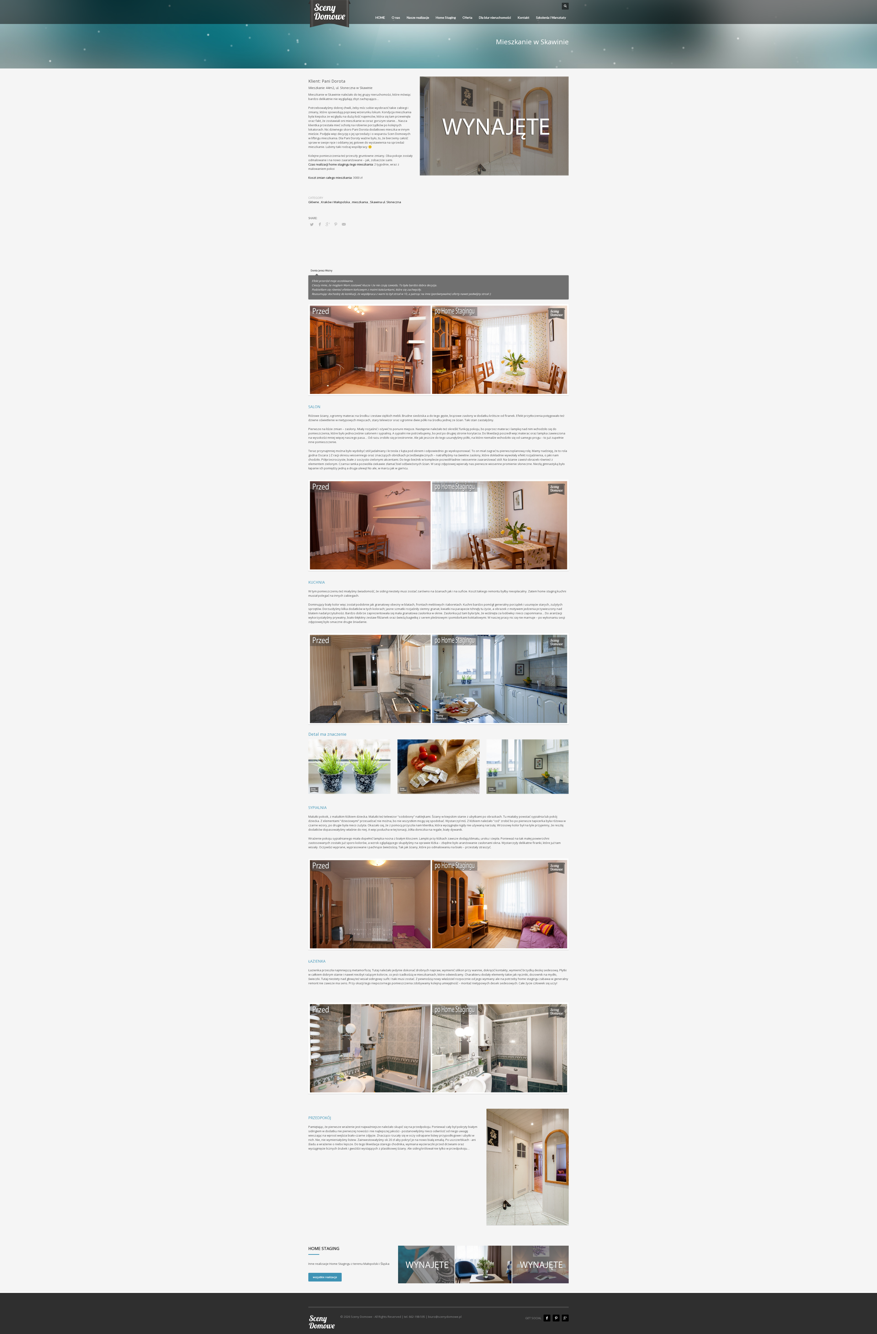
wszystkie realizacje (325, 1277)
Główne (313, 202)
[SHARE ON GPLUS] (327, 224)
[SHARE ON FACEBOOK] (319, 224)
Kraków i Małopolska (335, 202)
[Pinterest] (556, 1318)
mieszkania (360, 202)
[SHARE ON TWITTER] (311, 224)
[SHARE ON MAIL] (343, 224)
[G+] (565, 1318)
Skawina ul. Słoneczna (385, 202)
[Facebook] (547, 1318)
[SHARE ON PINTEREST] (335, 224)
